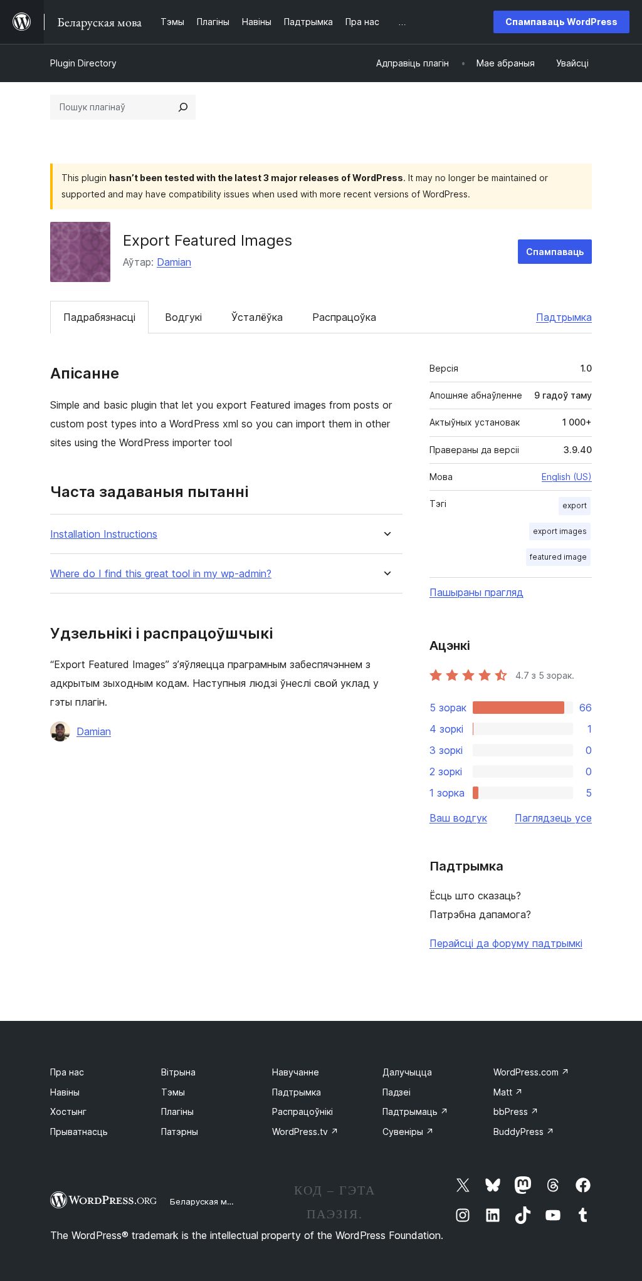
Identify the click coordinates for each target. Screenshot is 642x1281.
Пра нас (67, 1072)
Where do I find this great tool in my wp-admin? (160, 574)
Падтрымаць (415, 1111)
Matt (508, 1092)
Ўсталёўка (257, 317)
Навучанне (295, 1072)
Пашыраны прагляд (476, 592)
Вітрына (178, 1072)
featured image (558, 557)
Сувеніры (408, 1131)
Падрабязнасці (99, 317)
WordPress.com (531, 1072)
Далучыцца (407, 1072)
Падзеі (396, 1092)
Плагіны (177, 1111)
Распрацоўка (344, 317)
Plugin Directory (83, 63)
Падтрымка (564, 317)
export (574, 505)
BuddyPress (523, 1131)
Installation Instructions (103, 534)
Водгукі (183, 317)
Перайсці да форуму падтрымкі (505, 943)
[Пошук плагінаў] (183, 107)
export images (560, 531)
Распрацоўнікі (302, 1111)
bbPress (516, 1111)
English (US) (567, 476)
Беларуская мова (206, 1201)
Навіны (65, 1092)
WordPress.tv (305, 1131)
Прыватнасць (79, 1131)
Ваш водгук (458, 818)
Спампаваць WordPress (561, 21)
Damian (174, 262)
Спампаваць (555, 251)
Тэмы (173, 1092)
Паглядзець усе (553, 818)
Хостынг (68, 1111)
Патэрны (179, 1131)
